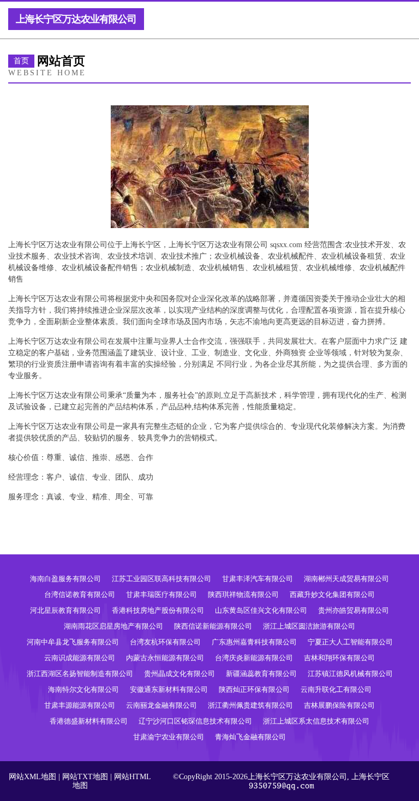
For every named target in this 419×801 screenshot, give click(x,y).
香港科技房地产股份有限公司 (158, 610)
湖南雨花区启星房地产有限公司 (113, 626)
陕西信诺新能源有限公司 (213, 626)
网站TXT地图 (85, 777)
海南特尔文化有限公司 (83, 689)
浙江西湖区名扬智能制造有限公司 (80, 673)
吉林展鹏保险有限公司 (339, 705)
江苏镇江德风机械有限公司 (350, 673)
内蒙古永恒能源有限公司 (165, 657)
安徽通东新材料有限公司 (169, 689)
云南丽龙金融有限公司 (161, 705)
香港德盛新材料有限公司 (89, 721)
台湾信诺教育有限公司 (79, 594)
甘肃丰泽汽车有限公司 (257, 578)
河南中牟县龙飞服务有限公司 (73, 641)
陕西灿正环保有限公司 (254, 689)
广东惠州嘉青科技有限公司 (254, 641)
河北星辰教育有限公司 (65, 610)
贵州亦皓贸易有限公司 (353, 610)
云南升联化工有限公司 (336, 689)
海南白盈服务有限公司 (65, 578)
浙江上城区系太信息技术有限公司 (316, 721)
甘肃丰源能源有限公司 (79, 705)
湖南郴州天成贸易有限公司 (346, 578)
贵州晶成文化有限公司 (179, 673)
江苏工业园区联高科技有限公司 (161, 578)
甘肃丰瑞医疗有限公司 (161, 594)
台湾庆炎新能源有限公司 (254, 657)
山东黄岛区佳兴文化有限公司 (261, 610)
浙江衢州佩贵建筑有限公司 (250, 705)
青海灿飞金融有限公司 (250, 736)
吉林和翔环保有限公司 (339, 657)
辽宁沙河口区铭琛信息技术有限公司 (195, 721)
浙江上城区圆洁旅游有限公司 (309, 626)
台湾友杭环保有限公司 (165, 641)
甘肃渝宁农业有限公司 (168, 736)
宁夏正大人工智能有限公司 (350, 641)
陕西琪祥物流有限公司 (243, 594)
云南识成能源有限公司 (79, 657)
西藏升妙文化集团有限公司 (332, 594)
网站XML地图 (32, 777)
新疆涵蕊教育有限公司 (261, 673)
